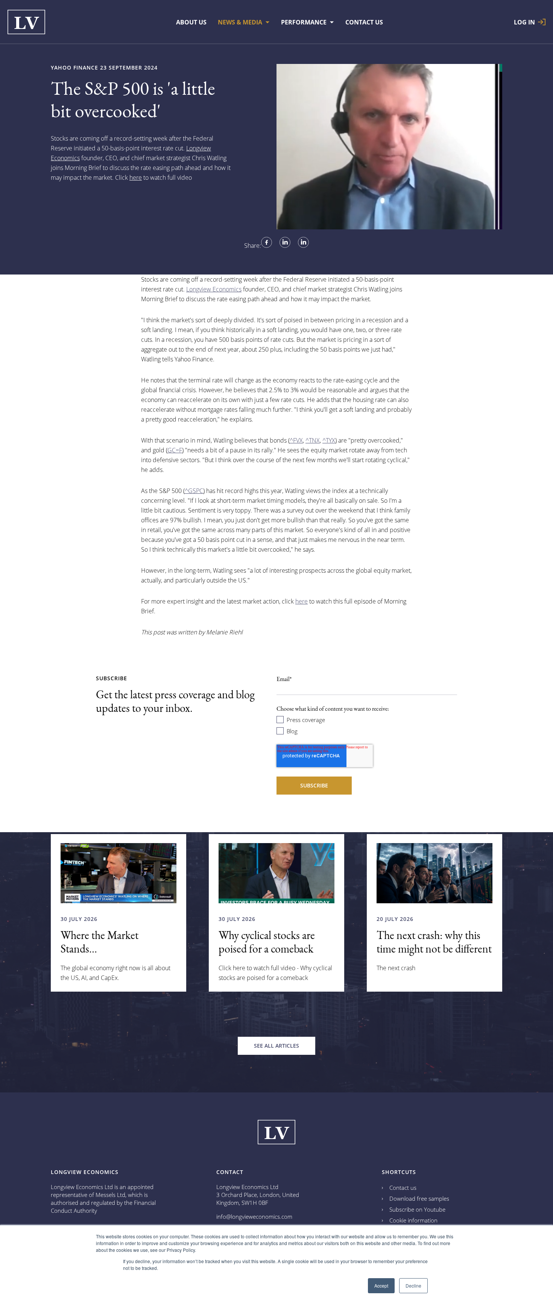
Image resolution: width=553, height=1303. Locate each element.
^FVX (296, 440)
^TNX (312, 440)
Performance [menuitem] (304, 22)
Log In (524, 22)
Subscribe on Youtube (417, 1209)
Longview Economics (214, 289)
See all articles (276, 1045)
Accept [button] (381, 1285)
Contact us (402, 1187)
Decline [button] (413, 1285)
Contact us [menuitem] (364, 22)
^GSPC (194, 491)
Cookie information (413, 1220)
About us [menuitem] (191, 22)
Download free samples (419, 1198)
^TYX (328, 440)
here (135, 177)
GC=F (174, 450)
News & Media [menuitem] (240, 22)
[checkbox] (366, 725)
